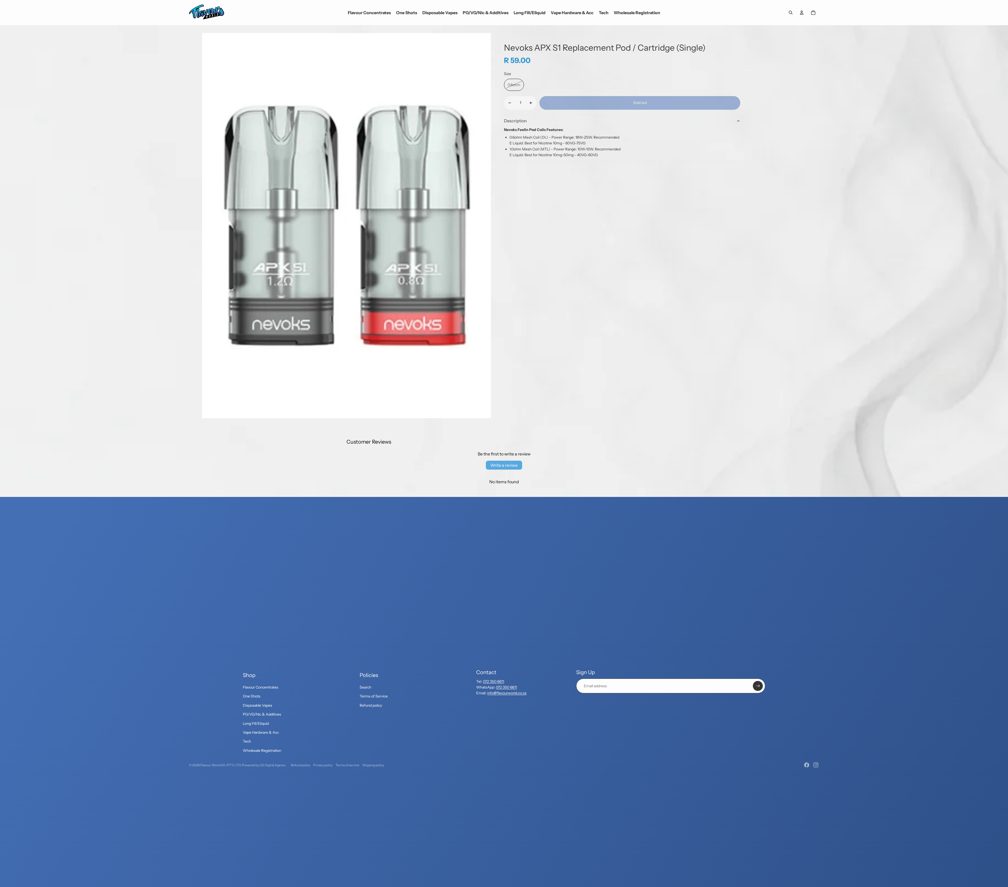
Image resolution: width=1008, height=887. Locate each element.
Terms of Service (374, 696)
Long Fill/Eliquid (256, 723)
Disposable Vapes (257, 705)
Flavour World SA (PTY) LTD (220, 765)
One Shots (251, 696)
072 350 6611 (493, 681)
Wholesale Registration (262, 750)
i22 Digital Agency (273, 765)
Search (365, 687)
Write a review (504, 465)
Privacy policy (323, 765)
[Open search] (790, 12)
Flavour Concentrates (260, 687)
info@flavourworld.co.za (506, 693)
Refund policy (371, 705)
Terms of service (347, 765)
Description (515, 120)
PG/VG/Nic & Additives (262, 714)
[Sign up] (758, 686)
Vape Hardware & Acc (261, 732)
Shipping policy (373, 765)
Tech (247, 741)
